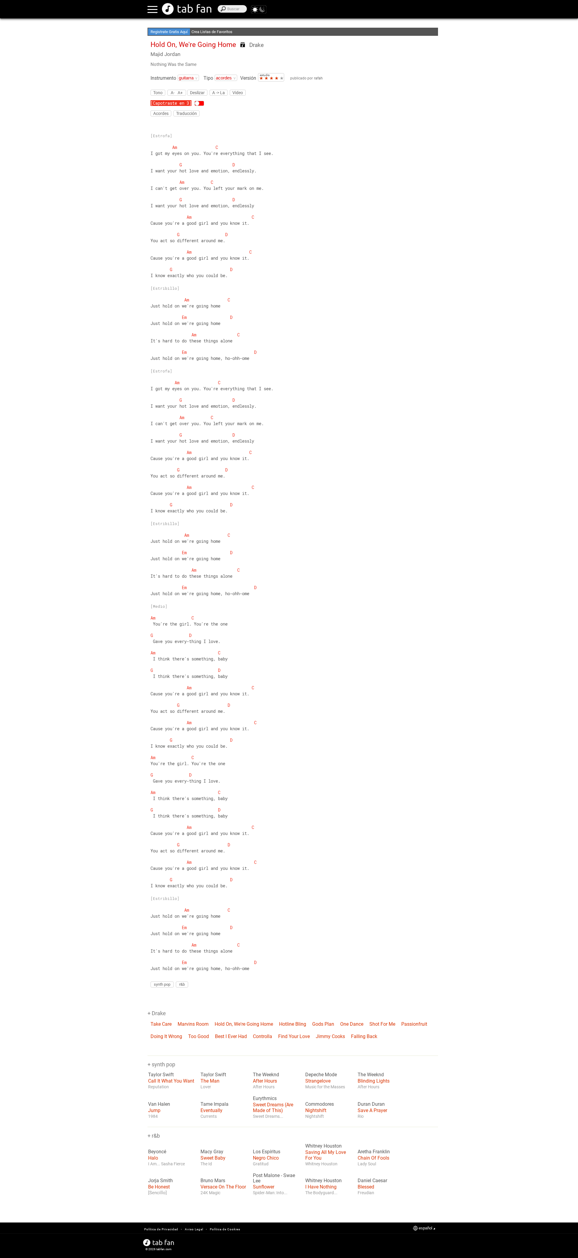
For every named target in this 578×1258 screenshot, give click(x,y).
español (425, 1228)
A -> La (218, 92)
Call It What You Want (171, 1081)
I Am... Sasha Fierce (166, 1163)
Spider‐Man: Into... (270, 1192)
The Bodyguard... (321, 1192)
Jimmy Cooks (330, 1036)
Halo (153, 1158)
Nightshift (315, 1110)
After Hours (265, 1081)
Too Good (198, 1036)
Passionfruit (414, 1024)
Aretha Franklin (374, 1151)
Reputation (158, 1086)
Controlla (262, 1036)
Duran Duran (371, 1104)
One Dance (351, 1024)
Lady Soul (367, 1163)
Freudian (366, 1192)
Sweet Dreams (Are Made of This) (273, 1107)
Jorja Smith (160, 1180)
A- (173, 92)
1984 (153, 1116)
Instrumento (163, 78)
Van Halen (159, 1104)
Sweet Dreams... (268, 1116)
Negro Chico (266, 1158)
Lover (205, 1086)
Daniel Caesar (372, 1180)
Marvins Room (193, 1024)
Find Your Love (294, 1036)
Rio (361, 1116)
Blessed (366, 1187)
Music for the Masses (325, 1086)
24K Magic (210, 1192)
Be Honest (159, 1187)
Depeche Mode (321, 1074)
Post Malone (266, 1175)
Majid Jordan (165, 54)
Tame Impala (214, 1104)
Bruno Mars (212, 1180)
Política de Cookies (225, 1229)
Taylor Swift (161, 1074)
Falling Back (364, 1036)
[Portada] (186, 9)
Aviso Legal (194, 1229)
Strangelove (318, 1081)
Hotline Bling (292, 1024)
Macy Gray (211, 1151)
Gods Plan (323, 1024)
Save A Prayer (372, 1110)
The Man (209, 1081)
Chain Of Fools (373, 1158)
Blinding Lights (374, 1081)
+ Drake (157, 1013)
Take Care (161, 1024)
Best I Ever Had (231, 1036)
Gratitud (261, 1163)
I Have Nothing (321, 1187)
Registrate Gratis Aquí (169, 31)
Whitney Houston (323, 1146)
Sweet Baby (212, 1158)
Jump (154, 1110)
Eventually (211, 1110)
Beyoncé (157, 1151)
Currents (208, 1116)
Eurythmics (265, 1098)
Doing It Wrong (166, 1036)
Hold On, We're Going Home (244, 1024)
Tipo (208, 78)
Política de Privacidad (161, 1229)
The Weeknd (266, 1074)
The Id (206, 1163)
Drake (256, 45)
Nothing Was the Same (174, 64)
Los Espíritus (266, 1151)
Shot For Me (382, 1024)
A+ (180, 92)
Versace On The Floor (223, 1187)
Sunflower (263, 1187)
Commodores (319, 1104)
